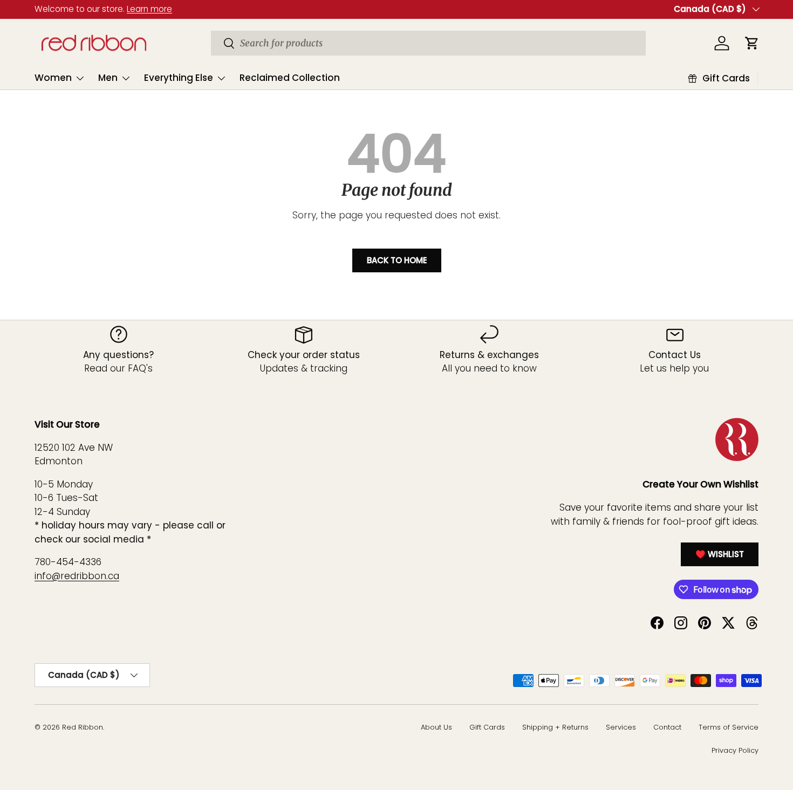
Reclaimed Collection (290, 77)
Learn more (149, 9)
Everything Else (178, 77)
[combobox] (428, 43)
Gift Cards (487, 727)
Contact (667, 727)
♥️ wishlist (719, 554)
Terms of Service (728, 727)
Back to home (397, 260)
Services (621, 727)
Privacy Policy (735, 750)
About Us (436, 727)
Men (108, 77)
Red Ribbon (82, 727)
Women (53, 77)
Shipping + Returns (555, 727)
